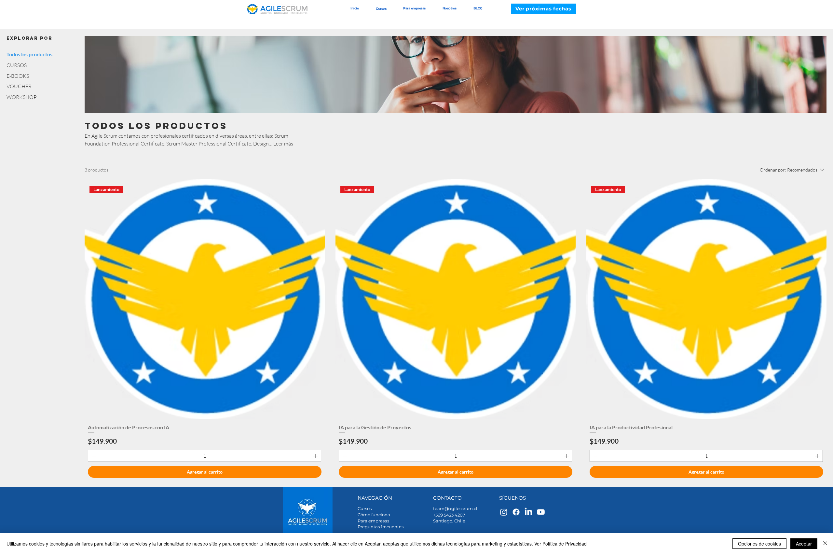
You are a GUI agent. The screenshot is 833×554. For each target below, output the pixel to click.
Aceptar (804, 543)
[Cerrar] (825, 543)
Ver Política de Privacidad (560, 543)
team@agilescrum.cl (455, 508)
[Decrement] (93, 456)
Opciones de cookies (759, 543)
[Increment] (316, 456)
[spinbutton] (204, 456)
